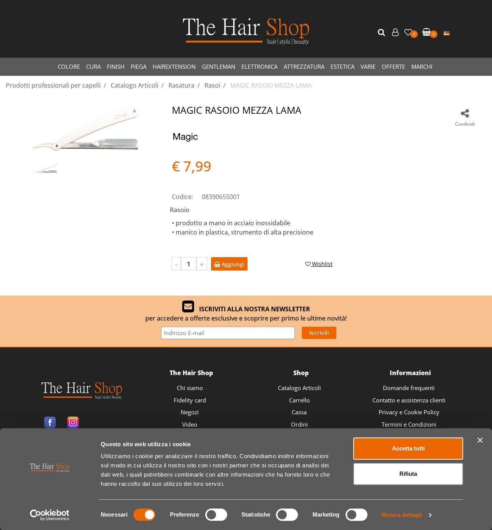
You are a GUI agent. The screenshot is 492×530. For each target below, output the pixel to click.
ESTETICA (342, 66)
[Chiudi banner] (480, 440)
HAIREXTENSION (174, 66)
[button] (382, 32)
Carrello (299, 400)
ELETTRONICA (259, 66)
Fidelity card (190, 400)
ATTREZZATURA (304, 66)
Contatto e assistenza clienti (408, 400)
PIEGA (138, 66)
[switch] (216, 514)
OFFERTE (393, 66)
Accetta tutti (408, 448)
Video (189, 424)
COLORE (69, 66)
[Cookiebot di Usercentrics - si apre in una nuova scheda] (49, 515)
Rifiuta (408, 473)
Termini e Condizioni (409, 424)
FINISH (116, 66)
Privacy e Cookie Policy (409, 412)
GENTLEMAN (218, 66)
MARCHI (421, 66)
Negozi (190, 412)
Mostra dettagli (402, 515)
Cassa (299, 412)
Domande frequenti (409, 388)
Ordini (299, 424)
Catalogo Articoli (299, 388)
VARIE (368, 66)
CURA (93, 66)
